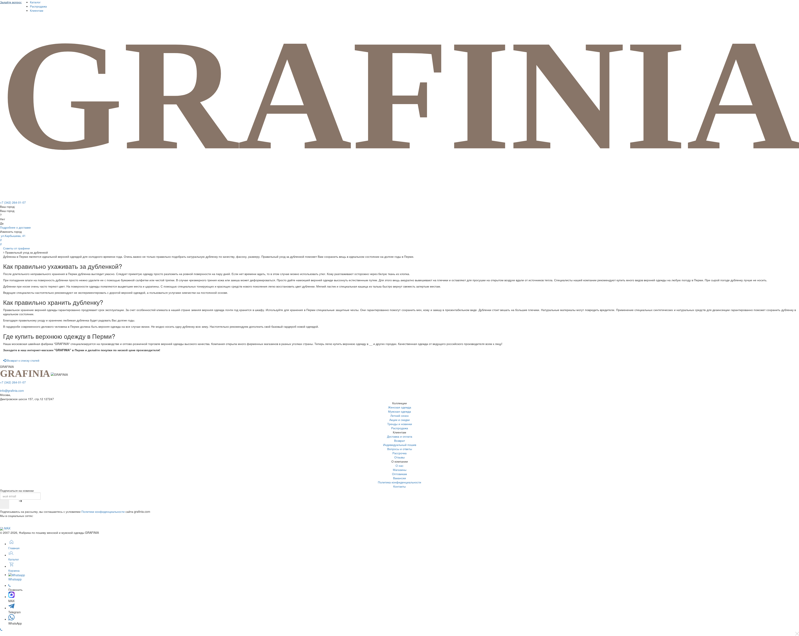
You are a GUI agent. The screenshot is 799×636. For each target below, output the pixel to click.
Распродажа (38, 6)
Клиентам (36, 10)
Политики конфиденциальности (103, 511)
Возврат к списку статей (22, 360)
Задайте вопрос (11, 2)
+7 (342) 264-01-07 (13, 202)
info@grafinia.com (12, 390)
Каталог (35, 2)
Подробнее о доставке (15, 227)
